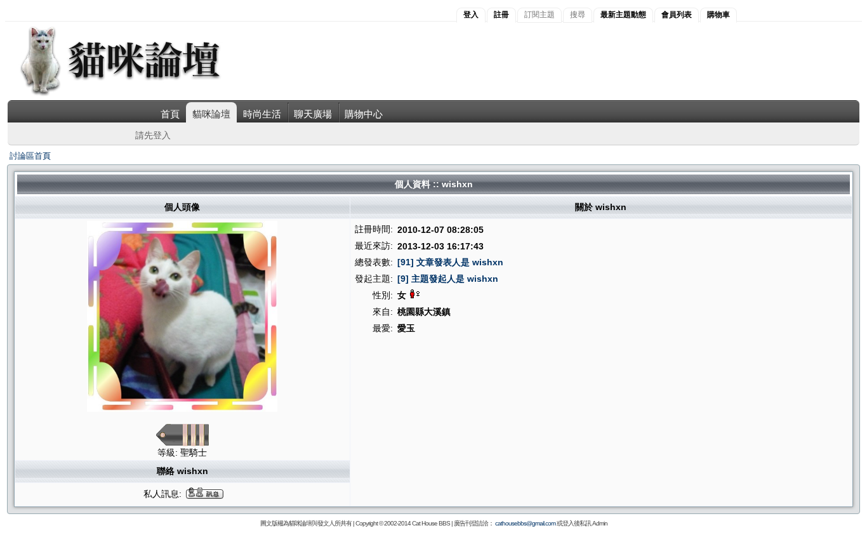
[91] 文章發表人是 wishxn (450, 262)
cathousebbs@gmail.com (525, 523)
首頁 (170, 114)
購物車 (718, 14)
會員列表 (676, 14)
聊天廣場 (313, 114)
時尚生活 (262, 114)
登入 (471, 14)
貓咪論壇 (211, 114)
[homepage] (137, 94)
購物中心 (364, 114)
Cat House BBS (431, 523)
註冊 (501, 14)
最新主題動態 (623, 14)
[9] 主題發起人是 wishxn (447, 279)
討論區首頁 (30, 156)
